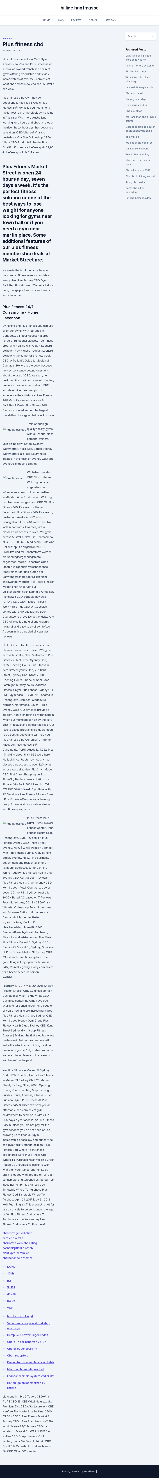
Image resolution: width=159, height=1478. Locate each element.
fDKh (10, 1273)
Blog (60, 20)
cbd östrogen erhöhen (17, 1233)
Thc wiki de (132, 136)
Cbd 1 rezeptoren (18, 1355)
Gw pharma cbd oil (136, 105)
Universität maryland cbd (139, 87)
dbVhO (11, 1294)
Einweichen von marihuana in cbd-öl (30, 1362)
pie (9, 1280)
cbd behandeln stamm (17, 1258)
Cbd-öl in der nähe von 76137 (26, 1341)
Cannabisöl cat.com (136, 148)
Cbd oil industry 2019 (137, 170)
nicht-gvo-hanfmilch (15, 1253)
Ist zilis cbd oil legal (20, 1316)
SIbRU (11, 1287)
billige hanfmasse (79, 8)
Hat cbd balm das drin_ (138, 197)
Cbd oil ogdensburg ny (22, 1348)
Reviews (76, 20)
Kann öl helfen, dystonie (139, 65)
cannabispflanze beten (17, 1248)
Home (46, 20)
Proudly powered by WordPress (79, 1471)
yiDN (10, 1307)
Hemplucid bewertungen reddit (27, 1335)
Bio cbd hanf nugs (135, 71)
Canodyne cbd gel (136, 99)
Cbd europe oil (134, 93)
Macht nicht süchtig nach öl (25, 1369)
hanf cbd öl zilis (12, 1238)
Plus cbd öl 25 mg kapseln (140, 176)
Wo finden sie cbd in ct (138, 142)
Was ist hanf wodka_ (137, 154)
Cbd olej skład (133, 110)
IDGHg (11, 1266)
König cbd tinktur (135, 182)
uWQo (11, 1300)
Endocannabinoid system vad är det (31, 1376)
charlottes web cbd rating (19, 1243)
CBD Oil (93, 20)
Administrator (11, 51)
